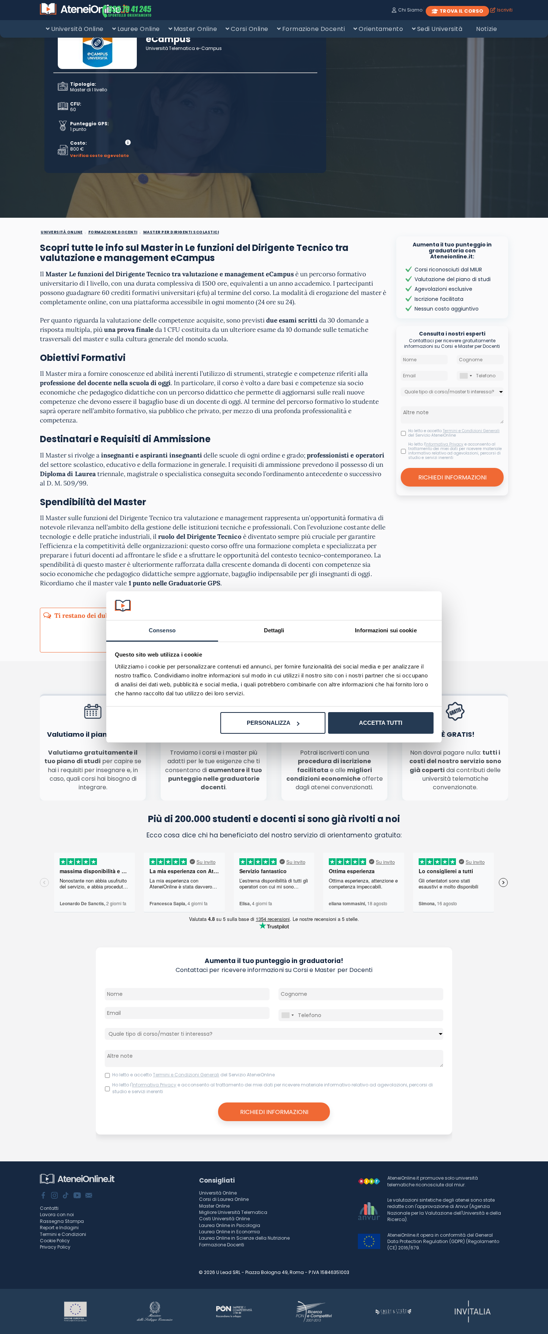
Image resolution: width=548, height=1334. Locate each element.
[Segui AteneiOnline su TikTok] (65, 1196)
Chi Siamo (410, 10)
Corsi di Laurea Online (224, 1199)
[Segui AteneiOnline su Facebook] (43, 1196)
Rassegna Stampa (62, 1221)
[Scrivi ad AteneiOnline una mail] (88, 1196)
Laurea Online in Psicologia (229, 1225)
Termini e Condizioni (63, 1234)
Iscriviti (505, 10)
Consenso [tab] (162, 630)
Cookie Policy (55, 1240)
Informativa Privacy (444, 444)
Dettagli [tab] (274, 630)
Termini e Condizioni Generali (471, 431)
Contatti (49, 1208)
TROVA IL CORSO (461, 11)
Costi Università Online (224, 1218)
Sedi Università (440, 29)
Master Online (195, 29)
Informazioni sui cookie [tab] (385, 630)
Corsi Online (249, 29)
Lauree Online (138, 29)
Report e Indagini (59, 1227)
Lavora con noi (57, 1214)
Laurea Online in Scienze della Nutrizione (244, 1238)
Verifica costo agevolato (99, 155)
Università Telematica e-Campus (184, 48)
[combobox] (465, 375)
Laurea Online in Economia (229, 1231)
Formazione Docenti (313, 29)
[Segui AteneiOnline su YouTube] (77, 1196)
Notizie (486, 29)
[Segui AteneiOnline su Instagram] (54, 1196)
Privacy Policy (55, 1247)
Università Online (77, 29)
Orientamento (381, 29)
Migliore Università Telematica (233, 1212)
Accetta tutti (380, 723)
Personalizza (268, 723)
